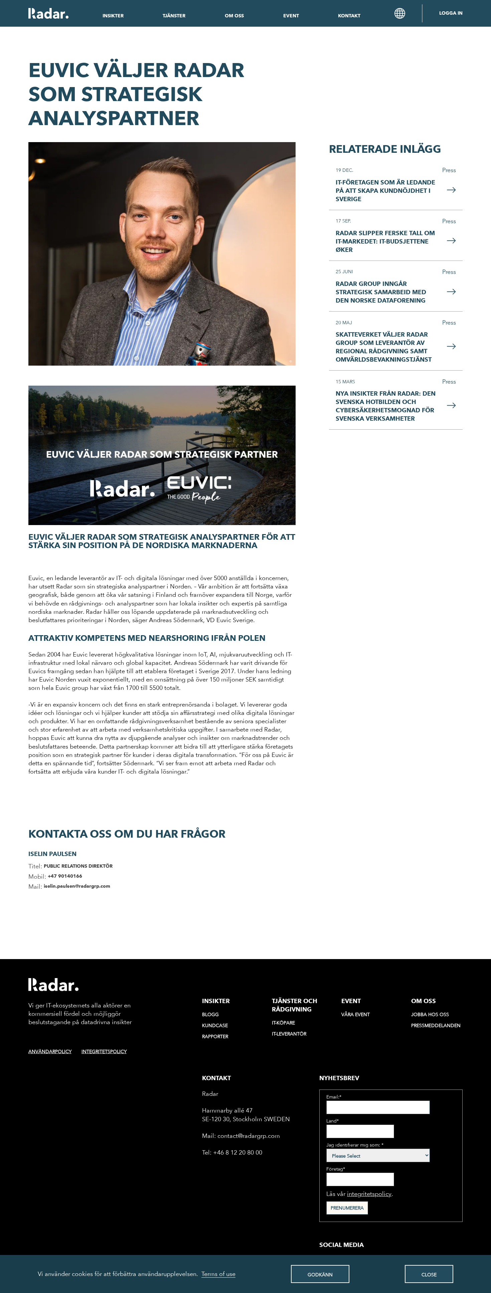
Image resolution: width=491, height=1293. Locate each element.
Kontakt (349, 16)
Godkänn (320, 1274)
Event (291, 16)
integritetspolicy (369, 1193)
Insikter (113, 16)
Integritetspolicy (104, 1051)
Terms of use (218, 1273)
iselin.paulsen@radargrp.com (77, 886)
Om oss (234, 16)
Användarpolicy (49, 1051)
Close (429, 1274)
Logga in (451, 13)
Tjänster (174, 16)
